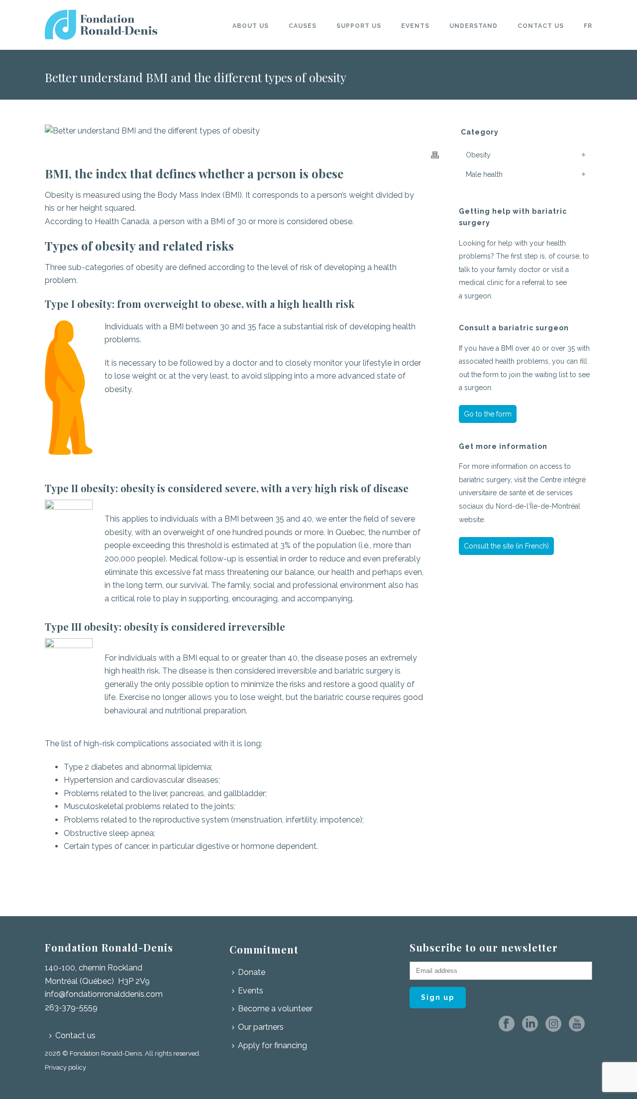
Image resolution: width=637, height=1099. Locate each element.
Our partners (261, 1027)
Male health (484, 174)
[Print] (435, 154)
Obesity (478, 155)
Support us (358, 25)
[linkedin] (530, 1024)
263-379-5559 (71, 1007)
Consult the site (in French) (506, 546)
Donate (251, 972)
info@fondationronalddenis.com (104, 994)
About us (250, 25)
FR (588, 25)
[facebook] (507, 1024)
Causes (303, 25)
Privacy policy (65, 1067)
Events (415, 25)
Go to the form (488, 414)
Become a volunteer (275, 1008)
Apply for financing (272, 1045)
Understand (473, 25)
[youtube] (577, 1024)
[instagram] (553, 1024)
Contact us (541, 25)
